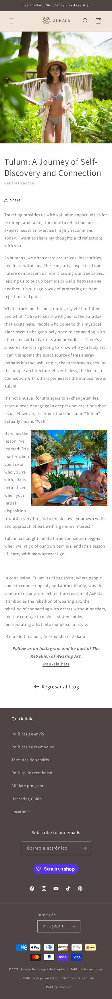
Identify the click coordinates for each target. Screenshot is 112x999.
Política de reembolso (86, 969)
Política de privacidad (40, 978)
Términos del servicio (78, 978)
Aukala (25, 969)
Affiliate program (27, 785)
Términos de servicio (30, 759)
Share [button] (15, 199)
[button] (11, 21)
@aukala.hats (56, 664)
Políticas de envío (27, 734)
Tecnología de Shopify (48, 969)
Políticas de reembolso (32, 746)
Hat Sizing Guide (26, 798)
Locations (20, 811)
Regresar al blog (60, 686)
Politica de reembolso (32, 772)
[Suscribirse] (84, 848)
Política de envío (58, 987)
